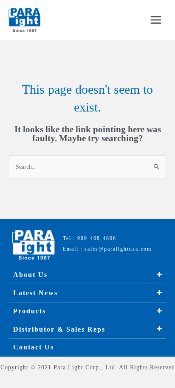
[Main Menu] (156, 20)
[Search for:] (87, 167)
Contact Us (33, 347)
